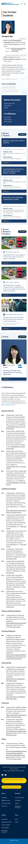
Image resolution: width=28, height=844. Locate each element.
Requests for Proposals (18, 806)
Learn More (5, 379)
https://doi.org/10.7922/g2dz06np (15, 697)
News (16, 819)
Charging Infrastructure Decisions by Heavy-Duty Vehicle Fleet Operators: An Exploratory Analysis (13, 319)
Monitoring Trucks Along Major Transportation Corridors (13, 198)
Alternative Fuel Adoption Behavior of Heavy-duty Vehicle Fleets (18, 49)
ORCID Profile (7, 105)
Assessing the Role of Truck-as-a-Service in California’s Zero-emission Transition (13, 171)
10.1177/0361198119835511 (12, 482)
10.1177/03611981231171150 (15, 446)
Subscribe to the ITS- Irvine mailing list (13, 780)
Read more (5, 162)
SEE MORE (22, 134)
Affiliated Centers (5, 800)
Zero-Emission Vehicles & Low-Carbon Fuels (10, 90)
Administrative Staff (6, 822)
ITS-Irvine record (16, 512)
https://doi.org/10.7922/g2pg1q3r (15, 679)
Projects (17, 803)
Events (16, 822)
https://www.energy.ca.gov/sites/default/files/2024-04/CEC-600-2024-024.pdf (16, 657)
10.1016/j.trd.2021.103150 (12, 466)
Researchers (4, 819)
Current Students (5, 825)
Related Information (9, 405)
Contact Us (4, 806)
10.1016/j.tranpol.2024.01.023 (14, 427)
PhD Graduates (5, 827)
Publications (18, 800)
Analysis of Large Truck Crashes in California (14, 141)
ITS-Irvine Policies (5, 803)
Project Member (8, 121)
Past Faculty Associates (4, 831)
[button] (25, 4)
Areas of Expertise (19, 797)
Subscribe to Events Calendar (11, 787)
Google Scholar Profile (9, 103)
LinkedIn (6, 107)
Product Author (7, 119)
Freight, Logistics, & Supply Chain (8, 87)
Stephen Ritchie (14, 51)
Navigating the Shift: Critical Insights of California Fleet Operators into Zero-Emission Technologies (14, 257)
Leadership (4, 797)
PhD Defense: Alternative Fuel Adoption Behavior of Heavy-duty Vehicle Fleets (12, 372)
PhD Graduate (7, 117)
